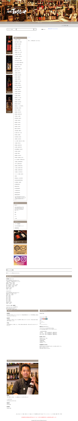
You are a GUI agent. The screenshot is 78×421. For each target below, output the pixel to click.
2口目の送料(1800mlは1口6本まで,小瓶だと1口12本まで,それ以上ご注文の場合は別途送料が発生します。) (20, 198)
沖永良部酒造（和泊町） (18, 64)
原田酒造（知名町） (18, 126)
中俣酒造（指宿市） (18, 120)
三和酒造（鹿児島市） (18, 91)
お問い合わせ (40, 22)
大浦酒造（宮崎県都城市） (19, 161)
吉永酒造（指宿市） (18, 151)
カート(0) (61, 22)
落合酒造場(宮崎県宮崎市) (19, 180)
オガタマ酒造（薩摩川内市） (19, 62)
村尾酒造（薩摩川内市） (18, 145)
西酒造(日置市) (17, 186)
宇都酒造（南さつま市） (18, 52)
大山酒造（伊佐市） (18, 58)
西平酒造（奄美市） (18, 124)
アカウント (18, 22)
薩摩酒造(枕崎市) (17, 194)
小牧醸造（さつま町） (18, 81)
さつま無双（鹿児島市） (18, 87)
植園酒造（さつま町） (18, 50)
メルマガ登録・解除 (64, 25)
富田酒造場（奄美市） (18, 118)
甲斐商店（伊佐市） (18, 66)
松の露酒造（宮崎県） (18, 182)
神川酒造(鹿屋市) (17, 188)
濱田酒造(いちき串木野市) (19, 178)
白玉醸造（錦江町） (18, 95)
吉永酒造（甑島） (17, 153)
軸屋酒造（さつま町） (18, 97)
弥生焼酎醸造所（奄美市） (19, 149)
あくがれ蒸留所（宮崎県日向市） (20, 159)
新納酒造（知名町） (18, 122)
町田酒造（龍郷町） (18, 134)
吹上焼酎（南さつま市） (18, 132)
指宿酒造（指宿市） (18, 48)
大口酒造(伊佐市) (17, 190)
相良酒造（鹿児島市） (18, 85)
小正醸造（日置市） (18, 83)
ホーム (29, 37)
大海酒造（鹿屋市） (18, 99)
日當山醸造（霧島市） (18, 130)
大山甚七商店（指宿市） (18, 60)
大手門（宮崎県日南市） (18, 163)
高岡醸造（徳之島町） (18, 101)
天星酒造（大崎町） (18, 116)
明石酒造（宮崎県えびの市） (19, 157)
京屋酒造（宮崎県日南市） (19, 165)
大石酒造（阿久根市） (18, 54)
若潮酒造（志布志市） (18, 155)
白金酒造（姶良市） (18, 93)
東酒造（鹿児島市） (18, 128)
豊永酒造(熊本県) (17, 192)
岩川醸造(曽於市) (17, 184)
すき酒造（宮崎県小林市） (19, 167)
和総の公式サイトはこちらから (53, 28)
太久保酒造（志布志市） (18, 56)
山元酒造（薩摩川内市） (18, 147)
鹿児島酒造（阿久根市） (18, 68)
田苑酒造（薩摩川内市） (18, 114)
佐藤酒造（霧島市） (18, 89)
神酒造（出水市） (17, 70)
